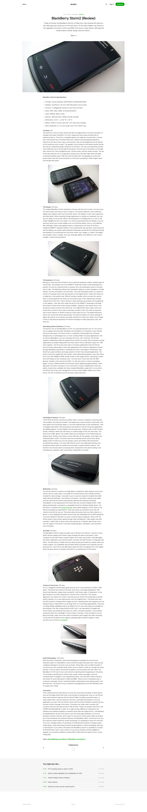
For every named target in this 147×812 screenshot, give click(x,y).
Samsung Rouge (66, 507)
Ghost (123, 804)
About (24, 4)
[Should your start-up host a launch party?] (73, 786)
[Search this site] (106, 4)
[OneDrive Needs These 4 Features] (73, 778)
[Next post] (103, 747)
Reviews (81, 14)
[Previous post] (44, 747)
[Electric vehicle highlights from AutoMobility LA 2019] (73, 773)
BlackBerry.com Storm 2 (77, 739)
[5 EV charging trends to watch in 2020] (73, 769)
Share (72, 35)
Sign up (74, 804)
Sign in (112, 4)
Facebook (64, 620)
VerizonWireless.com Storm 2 (57, 739)
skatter (73, 4)
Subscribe (120, 4)
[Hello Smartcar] (73, 782)
